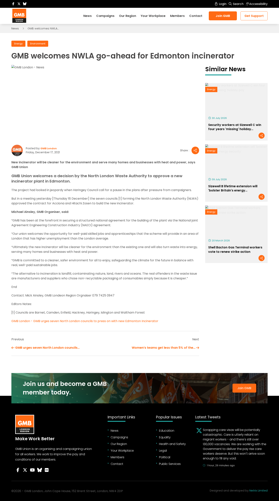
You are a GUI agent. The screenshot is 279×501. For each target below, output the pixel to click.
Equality (165, 437)
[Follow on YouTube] (32, 470)
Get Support (254, 16)
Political (164, 457)
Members (177, 16)
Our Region (127, 16)
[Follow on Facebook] (13, 4)
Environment (37, 43)
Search (238, 4)
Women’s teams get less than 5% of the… (163, 347)
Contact (195, 16)
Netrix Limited (258, 490)
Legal (163, 450)
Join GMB (223, 16)
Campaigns (105, 16)
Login (222, 4)
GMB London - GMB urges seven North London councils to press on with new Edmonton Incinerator (84, 321)
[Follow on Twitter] (19, 4)
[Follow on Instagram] (46, 470)
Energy (18, 43)
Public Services (170, 464)
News (87, 16)
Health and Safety (172, 444)
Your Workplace (153, 16)
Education (166, 430)
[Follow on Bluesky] (25, 4)
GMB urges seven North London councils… (47, 347)
